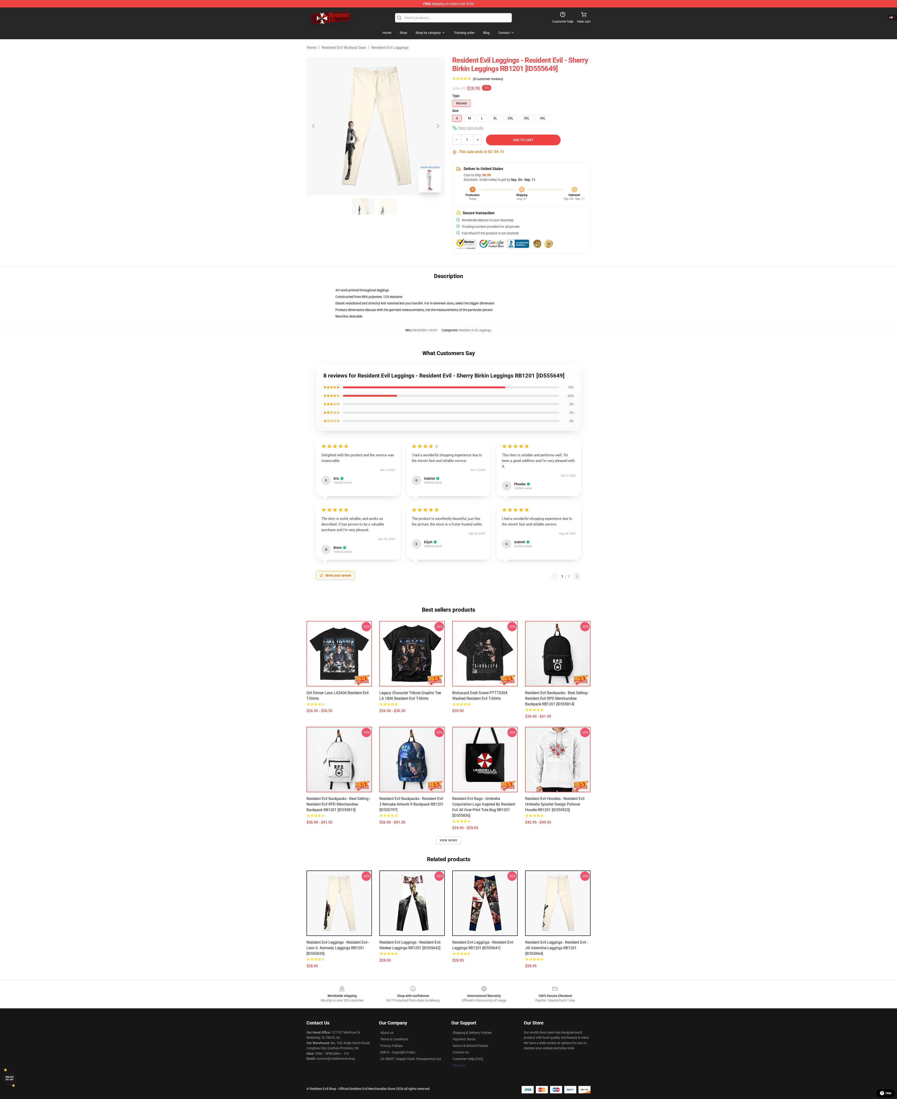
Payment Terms (464, 1039)
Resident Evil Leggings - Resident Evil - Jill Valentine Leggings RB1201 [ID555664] (556, 948)
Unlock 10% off (9, 1078)
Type (455, 96)
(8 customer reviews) (488, 79)
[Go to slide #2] (388, 206)
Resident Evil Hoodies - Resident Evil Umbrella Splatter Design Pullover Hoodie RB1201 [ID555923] (554, 804)
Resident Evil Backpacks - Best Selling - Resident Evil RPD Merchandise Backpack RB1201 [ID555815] (338, 804)
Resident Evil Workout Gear (344, 47)
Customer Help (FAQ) (468, 1059)
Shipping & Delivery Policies (472, 1033)
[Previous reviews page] (554, 576)
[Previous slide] (314, 126)
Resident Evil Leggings (390, 47)
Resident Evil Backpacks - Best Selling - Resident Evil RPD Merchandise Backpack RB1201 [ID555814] (557, 698)
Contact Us (461, 1052)
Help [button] (888, 1093)
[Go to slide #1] (363, 206)
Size (455, 111)
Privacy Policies (391, 1046)
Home (311, 47)
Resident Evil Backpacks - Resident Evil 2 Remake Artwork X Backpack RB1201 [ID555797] (411, 804)
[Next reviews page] (577, 576)
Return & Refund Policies (470, 1046)
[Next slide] (437, 126)
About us (386, 1033)
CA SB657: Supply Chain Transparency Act (410, 1059)
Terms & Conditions (394, 1039)
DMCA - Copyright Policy (397, 1052)
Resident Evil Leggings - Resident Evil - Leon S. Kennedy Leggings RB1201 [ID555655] (337, 948)
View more (449, 840)
